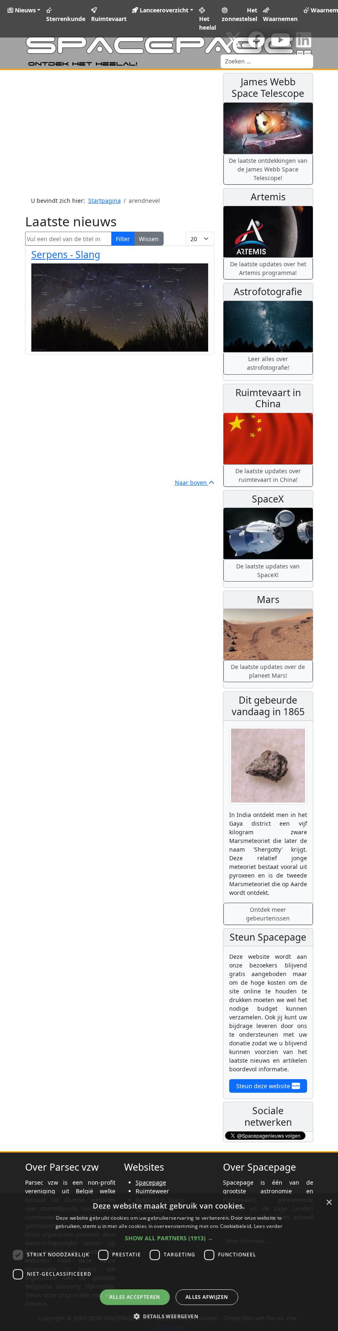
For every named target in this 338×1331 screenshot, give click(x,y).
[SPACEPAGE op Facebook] (256, 44)
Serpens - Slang (65, 254)
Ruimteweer (152, 1191)
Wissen (149, 239)
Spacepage (151, 1182)
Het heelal (207, 23)
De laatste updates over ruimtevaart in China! (268, 475)
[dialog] (169, 1262)
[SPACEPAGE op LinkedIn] (303, 44)
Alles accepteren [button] (134, 1296)
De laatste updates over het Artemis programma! (268, 268)
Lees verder (268, 1226)
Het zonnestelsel (239, 14)
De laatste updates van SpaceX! (268, 570)
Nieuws (24, 10)
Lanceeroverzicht (163, 10)
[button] (169, 1238)
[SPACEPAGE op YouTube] (280, 44)
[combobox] (267, 61)
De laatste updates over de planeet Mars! (268, 671)
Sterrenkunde (65, 19)
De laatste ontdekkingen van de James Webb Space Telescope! (268, 169)
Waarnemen (280, 19)
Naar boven (192, 482)
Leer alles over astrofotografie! (268, 363)
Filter (123, 239)
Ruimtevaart (109, 19)
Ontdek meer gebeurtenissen (268, 914)
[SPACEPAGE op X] (233, 44)
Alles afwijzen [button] (206, 1296)
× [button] (329, 1203)
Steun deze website (264, 1086)
